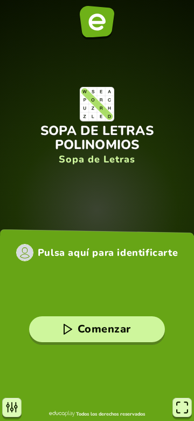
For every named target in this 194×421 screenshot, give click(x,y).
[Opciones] (12, 407)
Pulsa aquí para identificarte (108, 252)
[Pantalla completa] (182, 407)
